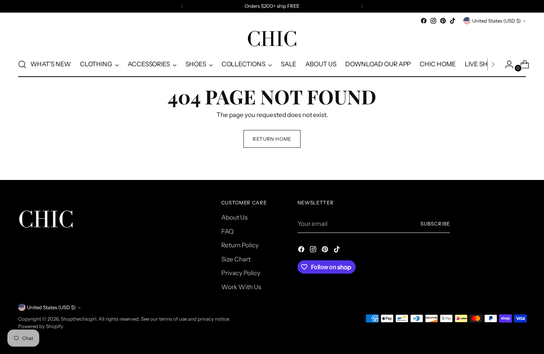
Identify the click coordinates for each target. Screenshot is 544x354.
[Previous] (182, 6)
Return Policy (240, 245)
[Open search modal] (22, 64)
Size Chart (236, 259)
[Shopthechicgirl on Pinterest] (443, 20)
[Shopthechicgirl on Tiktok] (452, 20)
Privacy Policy (241, 273)
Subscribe (435, 224)
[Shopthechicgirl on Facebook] (423, 20)
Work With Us (241, 287)
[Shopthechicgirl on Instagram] (433, 20)
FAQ (227, 231)
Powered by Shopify (40, 326)
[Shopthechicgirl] (272, 39)
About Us (234, 217)
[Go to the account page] (506, 64)
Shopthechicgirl (78, 319)
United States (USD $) (496, 21)
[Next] (362, 6)
